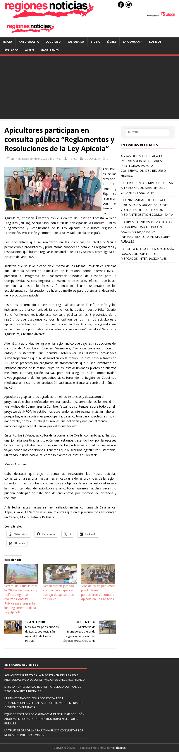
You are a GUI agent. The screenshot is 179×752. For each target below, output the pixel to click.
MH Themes (118, 748)
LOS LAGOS (10, 50)
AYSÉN (29, 50)
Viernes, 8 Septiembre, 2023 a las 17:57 (36, 159)
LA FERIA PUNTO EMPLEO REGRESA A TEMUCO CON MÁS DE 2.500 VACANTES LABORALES (147, 188)
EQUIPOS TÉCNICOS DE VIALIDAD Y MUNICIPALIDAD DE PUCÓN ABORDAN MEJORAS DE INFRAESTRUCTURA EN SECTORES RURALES (146, 232)
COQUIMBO (53, 42)
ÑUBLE (111, 42)
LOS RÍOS (155, 42)
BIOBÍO (95, 42)
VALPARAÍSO (75, 42)
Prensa (72, 159)
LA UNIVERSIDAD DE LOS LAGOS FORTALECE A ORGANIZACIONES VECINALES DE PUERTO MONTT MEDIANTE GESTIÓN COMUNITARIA (43, 702)
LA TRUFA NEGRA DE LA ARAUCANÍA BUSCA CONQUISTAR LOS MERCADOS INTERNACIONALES (147, 254)
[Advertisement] (89, 88)
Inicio (7, 42)
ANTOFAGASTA (29, 42)
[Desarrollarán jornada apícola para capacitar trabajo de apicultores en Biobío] (60, 574)
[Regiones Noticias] (89, 16)
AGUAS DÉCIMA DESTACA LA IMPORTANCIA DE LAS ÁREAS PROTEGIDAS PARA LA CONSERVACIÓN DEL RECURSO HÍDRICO (143, 166)
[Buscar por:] (147, 132)
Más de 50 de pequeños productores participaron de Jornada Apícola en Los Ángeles (98, 592)
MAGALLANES (50, 50)
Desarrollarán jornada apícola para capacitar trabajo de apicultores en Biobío (58, 592)
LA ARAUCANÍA (132, 42)
